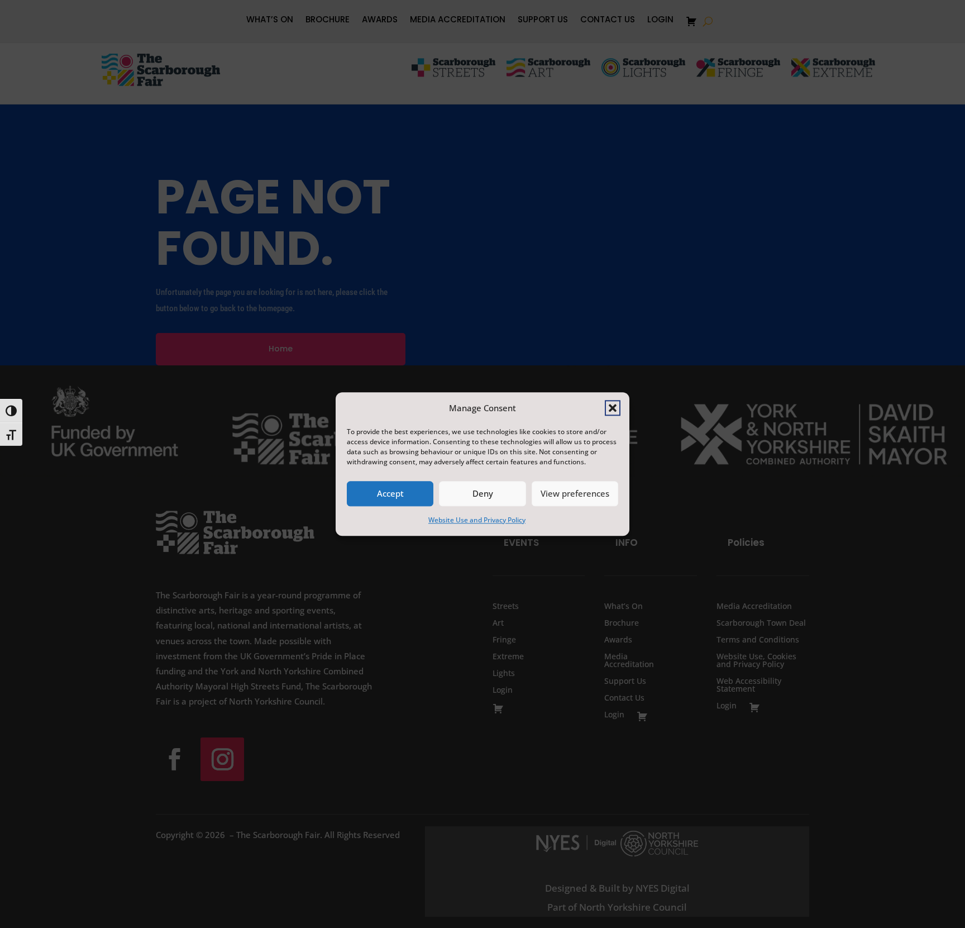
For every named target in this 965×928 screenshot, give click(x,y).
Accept (390, 493)
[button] (612, 407)
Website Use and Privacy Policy (477, 520)
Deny (482, 493)
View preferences (575, 493)
